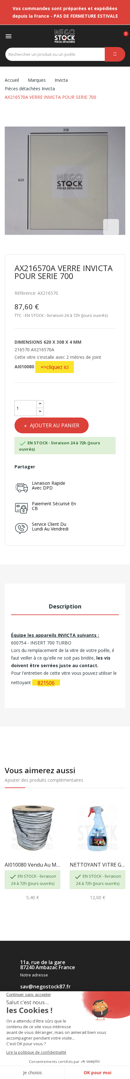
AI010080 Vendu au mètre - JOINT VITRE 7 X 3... (32, 865)
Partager (42, 466)
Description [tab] (65, 606)
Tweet (53, 466)
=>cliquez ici (54, 367)
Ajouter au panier (54, 425)
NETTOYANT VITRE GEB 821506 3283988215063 (97, 865)
